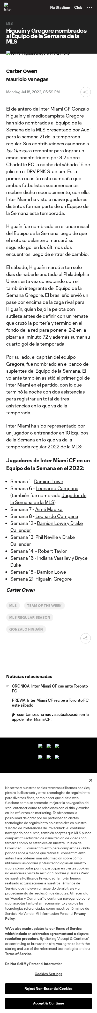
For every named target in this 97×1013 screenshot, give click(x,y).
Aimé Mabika (49, 509)
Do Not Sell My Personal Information (34, 964)
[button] (89, 7)
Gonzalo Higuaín (26, 629)
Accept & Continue (48, 1003)
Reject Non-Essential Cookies (48, 988)
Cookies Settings (48, 974)
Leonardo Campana (57, 488)
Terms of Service (68, 928)
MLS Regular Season (29, 617)
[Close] (90, 780)
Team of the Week (44, 605)
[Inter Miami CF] (9, 7)
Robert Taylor (52, 551)
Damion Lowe (48, 481)
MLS (13, 605)
